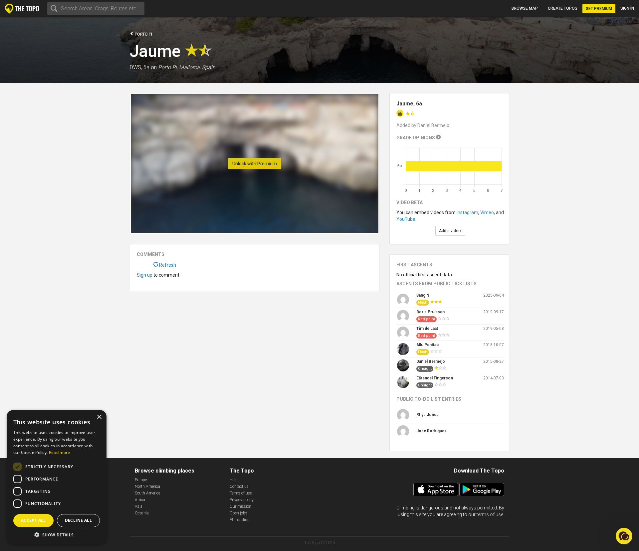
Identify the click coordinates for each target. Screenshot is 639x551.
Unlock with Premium (254, 163)
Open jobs (238, 513)
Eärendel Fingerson (434, 378)
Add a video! (450, 230)
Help (234, 480)
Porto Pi (143, 34)
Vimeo (487, 212)
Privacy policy (242, 499)
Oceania (142, 513)
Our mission (240, 506)
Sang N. (423, 295)
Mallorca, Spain (197, 67)
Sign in (627, 8)
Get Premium (599, 8)
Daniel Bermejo (430, 361)
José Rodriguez (431, 431)
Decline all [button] (78, 520)
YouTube (405, 219)
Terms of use (241, 493)
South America (147, 493)
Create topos (562, 8)
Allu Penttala (427, 345)
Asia (138, 506)
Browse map (525, 8)
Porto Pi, (168, 67)
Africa (140, 499)
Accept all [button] (33, 520)
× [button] (99, 417)
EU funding (240, 519)
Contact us (239, 486)
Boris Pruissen (430, 312)
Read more (59, 452)
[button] (56, 534)
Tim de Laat (427, 328)
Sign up (144, 275)
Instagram (467, 212)
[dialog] (56, 477)
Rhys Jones (427, 414)
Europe (141, 480)
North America (147, 486)
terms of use (490, 514)
